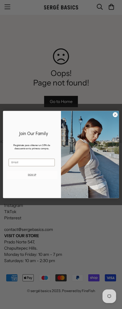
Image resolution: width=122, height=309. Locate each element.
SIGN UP (32, 174)
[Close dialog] (115, 115)
